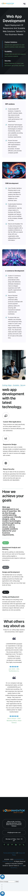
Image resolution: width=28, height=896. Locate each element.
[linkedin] (16, 844)
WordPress (14, 867)
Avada (21, 865)
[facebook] (4, 844)
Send (17, 881)
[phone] (23, 844)
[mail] (19, 844)
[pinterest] (12, 844)
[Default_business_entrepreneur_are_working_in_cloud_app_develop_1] (14, 350)
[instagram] (8, 844)
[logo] (7, 3)
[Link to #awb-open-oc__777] (24, 4)
